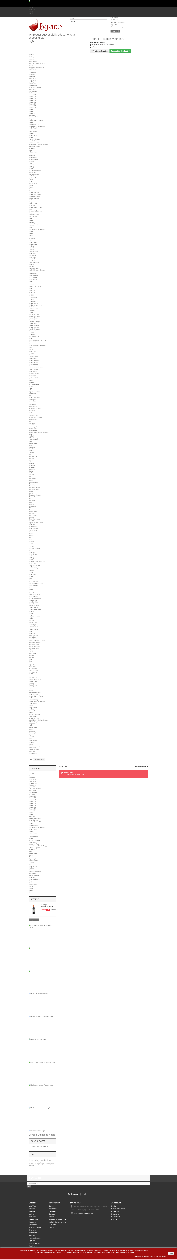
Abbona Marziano (34, 198)
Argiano (31, 233)
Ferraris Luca (32, 414)
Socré (30, 631)
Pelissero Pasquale (34, 548)
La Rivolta (32, 463)
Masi (30, 499)
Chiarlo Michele (33, 342)
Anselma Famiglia (34, 124)
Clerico (31, 349)
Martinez (31, 493)
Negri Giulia (32, 524)
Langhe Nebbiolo (45, 1164)
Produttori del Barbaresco (36, 569)
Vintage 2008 (32, 106)
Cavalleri (31, 333)
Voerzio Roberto (33, 687)
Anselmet (31, 226)
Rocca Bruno (32, 593)
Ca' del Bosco (33, 297)
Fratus (30, 434)
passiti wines (32, 78)
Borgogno (31, 264)
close (171, 1253)
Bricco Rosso (33, 279)
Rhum (30, 181)
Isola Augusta (33, 456)
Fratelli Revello (33, 430)
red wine (37, 1160)
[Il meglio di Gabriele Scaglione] (42, 1004)
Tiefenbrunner (33, 652)
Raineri (31, 572)
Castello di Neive (34, 325)
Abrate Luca (32, 200)
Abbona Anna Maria (34, 196)
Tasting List (32, 115)
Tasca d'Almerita (33, 635)
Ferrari (30, 412)
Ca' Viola (31, 299)
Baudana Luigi (33, 244)
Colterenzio (32, 353)
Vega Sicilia (32, 665)
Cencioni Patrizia (34, 336)
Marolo (31, 491)
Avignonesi (32, 238)
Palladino (31, 161)
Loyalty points (33, 61)
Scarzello (31, 620)
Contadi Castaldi (33, 357)
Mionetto (31, 504)
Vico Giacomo (33, 672)
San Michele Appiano (35, 609)
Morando (31, 517)
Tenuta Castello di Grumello (37, 641)
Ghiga (30, 150)
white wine (43, 1160)
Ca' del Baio (32, 296)
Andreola (31, 222)
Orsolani (31, 535)
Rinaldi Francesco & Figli (36, 583)
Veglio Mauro (32, 666)
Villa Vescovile (33, 677)
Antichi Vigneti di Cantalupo (37, 126)
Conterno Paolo (33, 364)
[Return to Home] (31, 759)
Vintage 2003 (32, 96)
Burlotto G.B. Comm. (35, 286)
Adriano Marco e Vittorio (36, 120)
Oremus (31, 534)
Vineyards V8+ (33, 681)
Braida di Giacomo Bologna (37, 270)
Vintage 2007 (32, 104)
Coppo (30, 366)
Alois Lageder (33, 216)
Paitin (30, 539)
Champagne (32, 84)
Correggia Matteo (34, 373)
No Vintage (32, 93)
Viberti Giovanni (33, 670)
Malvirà (31, 480)
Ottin (30, 537)
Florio (30, 421)
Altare (30, 218)
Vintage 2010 (32, 109)
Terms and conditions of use (37, 63)
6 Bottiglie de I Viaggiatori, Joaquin (47, 905)
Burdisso (31, 133)
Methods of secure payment (37, 67)
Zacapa (31, 690)
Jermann (31, 458)
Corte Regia (32, 375)
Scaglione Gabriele (34, 617)
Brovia (30, 281)
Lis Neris (31, 473)
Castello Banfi (33, 323)
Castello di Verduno (34, 329)
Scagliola (31, 615)
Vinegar (31, 185)
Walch (30, 688)
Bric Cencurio (33, 274)
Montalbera (32, 513)
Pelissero (31, 546)
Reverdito (31, 580)
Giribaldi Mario (33, 152)
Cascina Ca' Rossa (34, 316)
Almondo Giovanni (34, 214)
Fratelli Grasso (33, 428)
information (32, 58)
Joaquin (31, 154)
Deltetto (31, 386)
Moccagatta (32, 506)
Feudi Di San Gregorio (35, 417)
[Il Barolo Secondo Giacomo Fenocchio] (42, 1027)
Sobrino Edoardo (33, 629)
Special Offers (33, 85)
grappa (52, 1164)
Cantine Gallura (33, 309)
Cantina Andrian (33, 301)
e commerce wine (49, 1162)
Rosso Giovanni (33, 604)
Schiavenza (32, 624)
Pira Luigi (31, 167)
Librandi (31, 471)
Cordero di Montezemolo (36, 368)
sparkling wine (39, 1162)
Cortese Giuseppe (34, 377)
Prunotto (31, 570)
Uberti (30, 659)
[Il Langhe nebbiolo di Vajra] (42, 1049)
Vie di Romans (33, 674)
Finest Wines (32, 89)
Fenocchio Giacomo (34, 408)
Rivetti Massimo (33, 585)
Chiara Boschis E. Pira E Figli (37, 340)
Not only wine (33, 183)
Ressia (31, 168)
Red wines (32, 74)
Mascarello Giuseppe (35, 495)
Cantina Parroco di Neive (36, 305)
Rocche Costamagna (35, 170)
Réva (30, 578)
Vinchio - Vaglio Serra (35, 679)
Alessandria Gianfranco (35, 211)
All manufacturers (34, 192)
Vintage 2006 (32, 102)
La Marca (31, 462)
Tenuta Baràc (32, 172)
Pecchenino (32, 545)
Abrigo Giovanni (33, 119)
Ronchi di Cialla (33, 602)
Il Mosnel (31, 452)
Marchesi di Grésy (34, 489)
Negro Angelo (32, 157)
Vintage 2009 (32, 108)
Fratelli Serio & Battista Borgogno (38, 144)
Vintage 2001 (32, 95)
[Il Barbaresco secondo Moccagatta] (42, 1118)
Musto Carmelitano (34, 519)
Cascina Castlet (33, 318)
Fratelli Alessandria (34, 425)
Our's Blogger (38, 1141)
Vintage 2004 (32, 98)
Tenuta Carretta (33, 639)
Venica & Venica (33, 668)
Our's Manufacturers (35, 117)
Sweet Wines (32, 80)
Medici (30, 502)
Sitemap (51, 1227)
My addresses (115, 1214)
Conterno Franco (33, 135)
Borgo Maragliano (34, 262)
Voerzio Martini (33, 685)
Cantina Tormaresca (34, 307)
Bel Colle (31, 246)
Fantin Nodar (32, 401)
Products (31, 71)
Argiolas (31, 235)
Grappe (31, 179)
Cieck (30, 347)
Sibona (31, 628)
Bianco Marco (33, 255)
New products (53, 1209)
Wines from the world (35, 87)
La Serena (32, 465)
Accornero (32, 205)
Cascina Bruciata (34, 314)
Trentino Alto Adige (34, 1164)
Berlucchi (31, 250)
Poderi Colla (32, 563)
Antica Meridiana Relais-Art (40, 1146)
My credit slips (115, 1211)
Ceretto (31, 338)
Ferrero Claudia (33, 416)
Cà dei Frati (32, 292)
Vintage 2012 (32, 113)
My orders (113, 1206)
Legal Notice (32, 69)
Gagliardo (31, 436)
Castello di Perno (34, 327)
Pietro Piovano (33, 165)
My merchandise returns (118, 1209)
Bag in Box (32, 176)
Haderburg (32, 447)
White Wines (32, 72)
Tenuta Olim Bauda (34, 646)
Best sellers (52, 1211)
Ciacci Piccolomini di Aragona (37, 345)
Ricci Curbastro (33, 582)
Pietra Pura (32, 552)
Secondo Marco (33, 626)
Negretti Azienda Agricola (36, 522)
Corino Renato (33, 371)
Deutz (30, 388)
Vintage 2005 (32, 100)
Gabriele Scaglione (34, 146)
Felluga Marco (33, 406)
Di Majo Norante (33, 390)
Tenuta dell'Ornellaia (34, 642)
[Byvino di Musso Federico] (47, 24)
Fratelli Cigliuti (33, 427)
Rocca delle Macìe (34, 594)
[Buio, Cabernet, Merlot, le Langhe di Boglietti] (42, 935)
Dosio (30, 395)
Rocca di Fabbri (33, 596)
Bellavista (31, 248)
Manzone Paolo (33, 482)
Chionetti (31, 344)
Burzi (30, 288)
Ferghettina (32, 410)
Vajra (30, 661)
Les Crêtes (32, 469)
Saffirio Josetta (33, 607)
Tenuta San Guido (34, 648)
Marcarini (31, 484)
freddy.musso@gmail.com (86, 1213)
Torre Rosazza (33, 653)
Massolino (32, 500)
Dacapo (31, 137)
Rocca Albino (32, 591)
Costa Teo (32, 379)
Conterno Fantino (34, 360)
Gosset (31, 445)
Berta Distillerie (33, 251)
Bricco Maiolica (33, 275)
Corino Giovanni (33, 369)
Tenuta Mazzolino (34, 644)
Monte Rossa (32, 515)
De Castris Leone (34, 384)
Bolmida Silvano (33, 261)
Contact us (32, 9)
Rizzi (30, 587)
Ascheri (31, 237)
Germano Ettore (33, 440)
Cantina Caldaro (33, 303)
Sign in (31, 7)
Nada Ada (31, 521)
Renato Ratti (32, 574)
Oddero (31, 532)
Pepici (30, 163)
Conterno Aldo (33, 358)
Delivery (31, 65)
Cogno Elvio (32, 351)
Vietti (30, 676)
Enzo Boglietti (33, 141)
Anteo (30, 227)
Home (30, 56)
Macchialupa (32, 478)
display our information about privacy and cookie (150, 1256)
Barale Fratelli (33, 128)
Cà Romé (31, 294)
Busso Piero (32, 290)
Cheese (31, 187)
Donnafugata (32, 393)
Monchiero (32, 155)
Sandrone (31, 611)
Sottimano (32, 633)
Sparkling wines (33, 82)
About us (31, 60)
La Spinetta (32, 148)
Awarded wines (33, 91)
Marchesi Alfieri (33, 486)
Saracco (31, 613)
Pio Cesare (32, 556)
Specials (35, 899)
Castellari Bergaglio (34, 321)
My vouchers (114, 1219)
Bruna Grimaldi (33, 283)
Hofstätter (31, 451)
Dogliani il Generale (34, 139)
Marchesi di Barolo (34, 487)
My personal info (115, 1217)
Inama (30, 454)
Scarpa (31, 618)
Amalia (31, 122)
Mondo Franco (33, 511)
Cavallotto (32, 334)
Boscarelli (31, 266)
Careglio (31, 312)
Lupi (30, 476)
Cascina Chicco (33, 320)
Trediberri (31, 657)
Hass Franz (32, 449)
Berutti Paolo (32, 253)
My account (116, 1203)
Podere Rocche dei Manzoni (37, 561)
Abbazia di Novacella (35, 194)
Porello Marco (33, 567)
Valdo (30, 663)
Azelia (30, 240)
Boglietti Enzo (33, 259)
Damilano (31, 382)
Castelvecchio (33, 331)
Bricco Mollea (33, 131)
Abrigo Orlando (33, 203)
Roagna (31, 589)
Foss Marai (32, 423)
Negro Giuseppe (33, 159)
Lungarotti (31, 475)
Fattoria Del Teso (34, 143)
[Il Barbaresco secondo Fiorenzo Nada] (42, 1095)
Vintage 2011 (32, 111)
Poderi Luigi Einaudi (34, 565)
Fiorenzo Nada (33, 419)
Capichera (32, 310)
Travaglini (31, 655)
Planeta (31, 559)
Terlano (31, 650)
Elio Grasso (32, 399)
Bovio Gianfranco (34, 268)
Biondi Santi (32, 257)
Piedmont (32, 1160)
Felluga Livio (32, 404)
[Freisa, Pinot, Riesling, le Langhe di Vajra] (42, 1072)
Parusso (31, 543)
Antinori (31, 231)
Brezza (31, 130)
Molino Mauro (33, 508)
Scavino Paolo (33, 622)
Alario (30, 209)
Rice (30, 191)
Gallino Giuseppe (34, 174)
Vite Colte (31, 683)
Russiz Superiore (34, 605)
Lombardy (31, 1165)
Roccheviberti (33, 600)
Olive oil (31, 189)
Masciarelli (32, 497)
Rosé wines (32, 76)
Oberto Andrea (33, 530)
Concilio (31, 355)
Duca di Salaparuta (34, 397)
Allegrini (31, 213)
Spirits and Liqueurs (34, 178)
